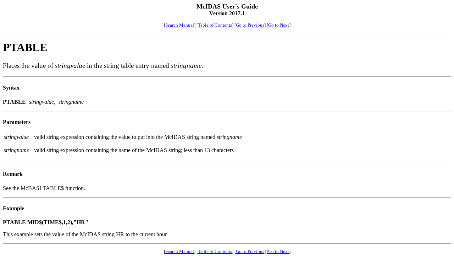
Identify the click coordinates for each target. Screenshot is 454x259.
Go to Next (278, 25)
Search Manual (179, 251)
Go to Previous (250, 25)
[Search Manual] (180, 25)
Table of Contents (215, 25)
